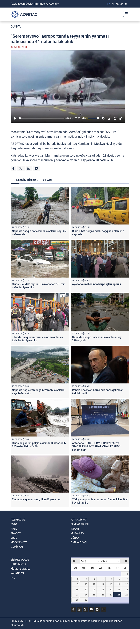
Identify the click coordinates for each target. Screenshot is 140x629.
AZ (108, 4)
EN (117, 4)
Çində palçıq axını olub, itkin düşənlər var (36, 499)
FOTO (14, 524)
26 (103, 594)
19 (103, 589)
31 (86, 599)
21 (118, 589)
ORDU (14, 537)
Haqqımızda (18, 564)
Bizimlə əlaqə (20, 559)
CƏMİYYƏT (17, 546)
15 (126, 584)
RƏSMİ (14, 528)
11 (94, 584)
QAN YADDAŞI (79, 542)
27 (111, 594)
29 (126, 594)
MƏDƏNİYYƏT (19, 542)
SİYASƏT (16, 533)
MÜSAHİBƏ (77, 533)
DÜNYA (16, 26)
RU (113, 4)
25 (94, 594)
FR (126, 4)
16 (77, 589)
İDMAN (75, 528)
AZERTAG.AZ (18, 519)
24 (86, 594)
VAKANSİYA (17, 573)
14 (118, 584)
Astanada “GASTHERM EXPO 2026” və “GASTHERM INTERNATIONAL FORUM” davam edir (96, 446)
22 (126, 589)
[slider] (41, 118)
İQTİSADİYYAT (79, 519)
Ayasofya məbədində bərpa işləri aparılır (96, 284)
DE (121, 4)
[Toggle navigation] (125, 13)
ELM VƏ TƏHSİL (80, 524)
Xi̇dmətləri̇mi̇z (20, 568)
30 (77, 599)
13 (111, 584)
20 (111, 589)
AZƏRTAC (17, 143)
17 (86, 589)
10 (86, 584)
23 (77, 594)
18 (94, 589)
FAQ (13, 577)
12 (103, 584)
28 (118, 594)
